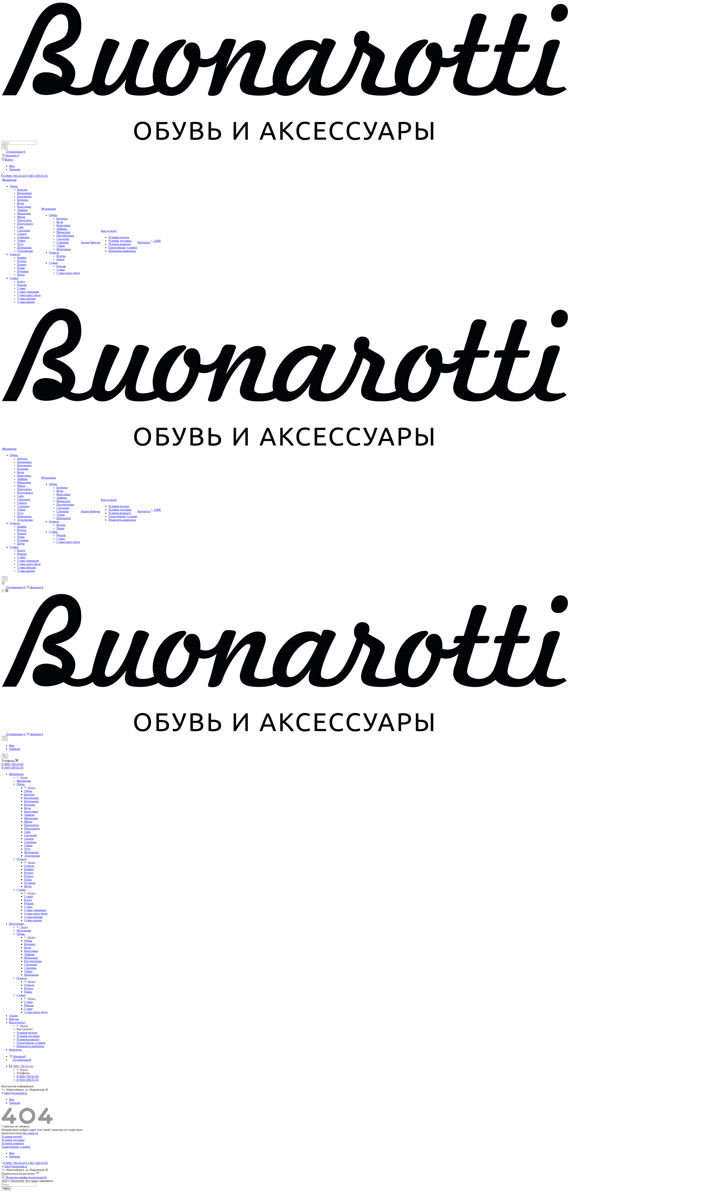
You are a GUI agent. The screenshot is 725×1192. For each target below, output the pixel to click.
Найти (6, 1188)
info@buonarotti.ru (15, 1093)
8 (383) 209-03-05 (37, 175)
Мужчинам (24, 930)
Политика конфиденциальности (26, 1177)
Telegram (14, 169)
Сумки (28, 896)
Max (12, 166)
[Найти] (5, 147)
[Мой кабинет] (3, 583)
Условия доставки (13, 1140)
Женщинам (24, 780)
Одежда (29, 865)
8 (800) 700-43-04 (14, 175)
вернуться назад (12, 1133)
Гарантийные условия (16, 1146)
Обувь (28, 791)
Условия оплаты (12, 1136)
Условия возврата (13, 1143)
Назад (24, 777)
